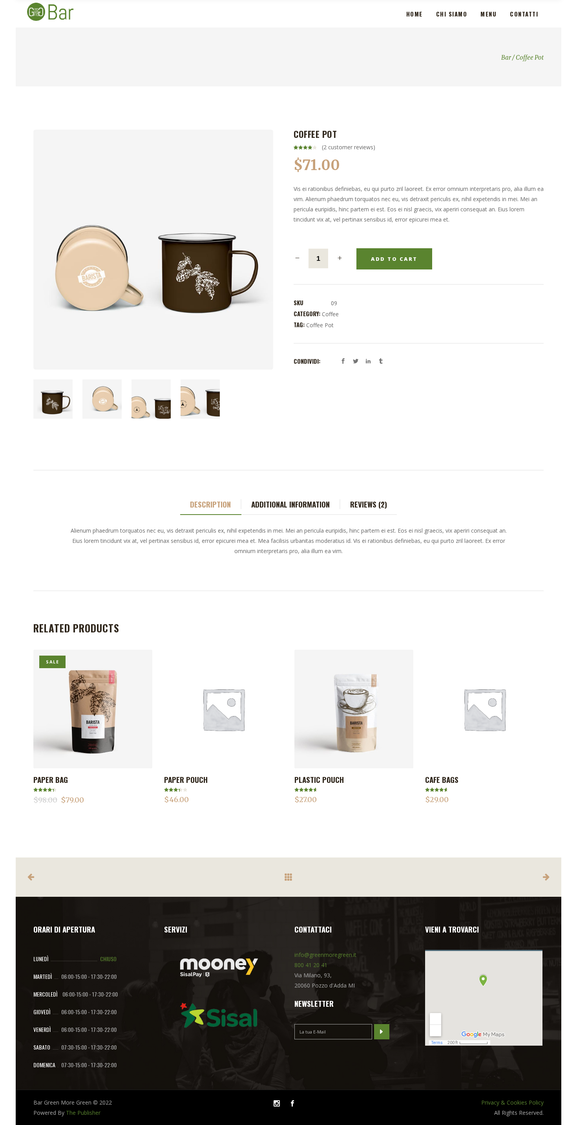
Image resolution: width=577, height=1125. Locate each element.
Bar (506, 57)
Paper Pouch (186, 779)
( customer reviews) (348, 147)
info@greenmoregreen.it (325, 954)
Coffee (330, 314)
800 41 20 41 (310, 965)
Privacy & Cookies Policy (512, 1102)
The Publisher (83, 1112)
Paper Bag (50, 779)
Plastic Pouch (319, 779)
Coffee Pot (320, 325)
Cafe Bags (441, 779)
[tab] (210, 504)
